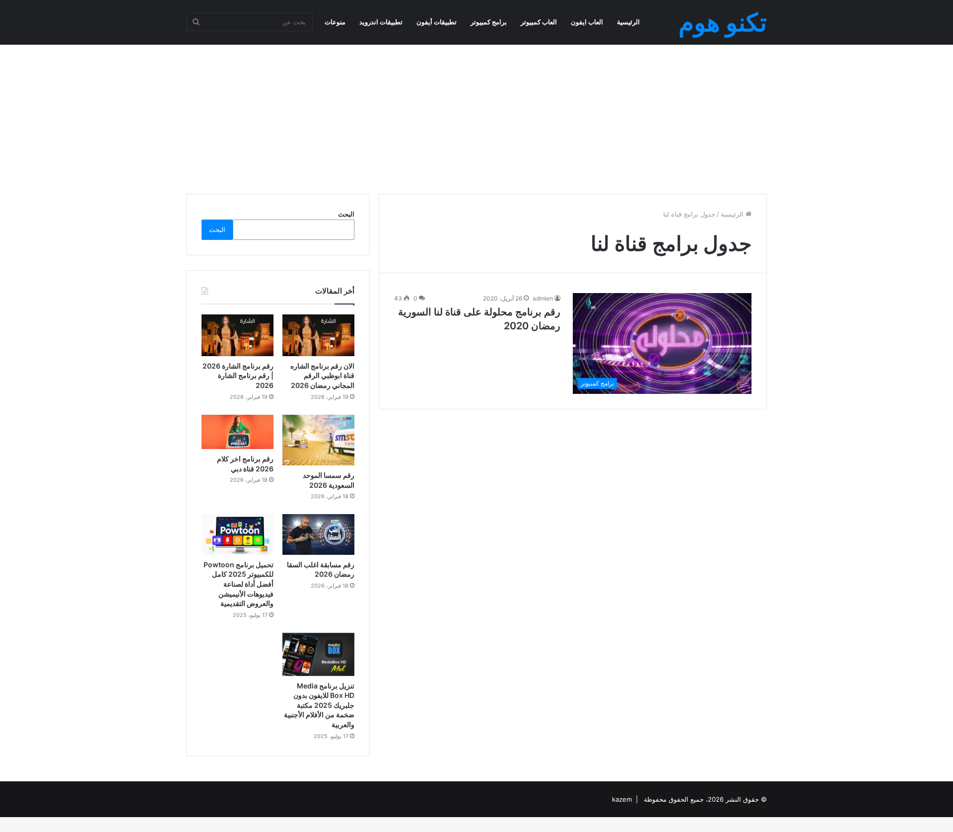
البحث (346, 214)
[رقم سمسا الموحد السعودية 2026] (318, 440)
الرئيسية (628, 22)
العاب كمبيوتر (539, 22)
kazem (622, 799)
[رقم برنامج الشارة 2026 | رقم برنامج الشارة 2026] (237, 335)
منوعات (335, 22)
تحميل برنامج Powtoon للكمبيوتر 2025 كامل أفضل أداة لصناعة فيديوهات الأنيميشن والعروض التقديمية (238, 583)
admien (543, 298)
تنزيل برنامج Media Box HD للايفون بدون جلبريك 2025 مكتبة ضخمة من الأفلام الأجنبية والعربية (319, 705)
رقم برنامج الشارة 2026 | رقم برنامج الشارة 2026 (238, 375)
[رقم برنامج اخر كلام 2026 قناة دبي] (237, 432)
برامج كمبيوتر (489, 22)
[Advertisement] (476, 109)
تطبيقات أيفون (436, 22)
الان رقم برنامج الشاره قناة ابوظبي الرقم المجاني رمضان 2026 (322, 375)
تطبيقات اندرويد (381, 22)
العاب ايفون (587, 22)
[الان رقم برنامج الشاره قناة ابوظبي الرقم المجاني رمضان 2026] (318, 335)
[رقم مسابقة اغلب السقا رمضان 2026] (318, 534)
